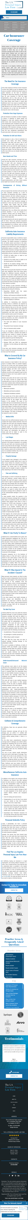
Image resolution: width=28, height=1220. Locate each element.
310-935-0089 (14, 12)
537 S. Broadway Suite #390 (14, 1121)
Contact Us (14, 890)
